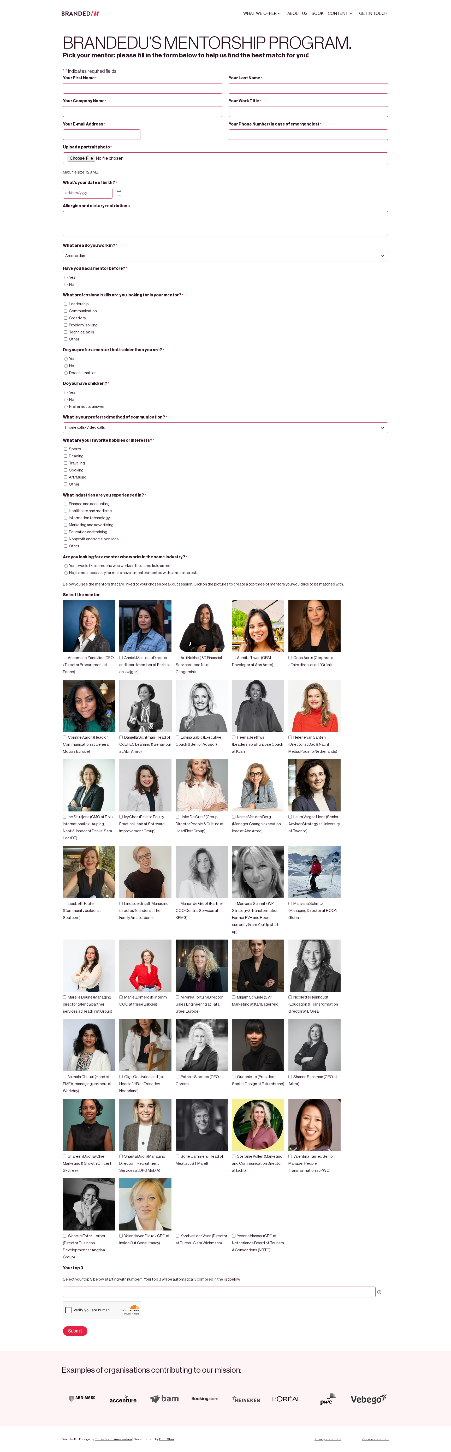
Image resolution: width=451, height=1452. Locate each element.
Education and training (88, 532)
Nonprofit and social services (94, 539)
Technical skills (81, 332)
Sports (75, 449)
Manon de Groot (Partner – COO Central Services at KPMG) (201, 911)
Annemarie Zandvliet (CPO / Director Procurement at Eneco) (88, 665)
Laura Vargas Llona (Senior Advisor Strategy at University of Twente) (314, 824)
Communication (83, 311)
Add (379, 1292)
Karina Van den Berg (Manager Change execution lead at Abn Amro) (256, 824)
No (71, 284)
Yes (72, 277)
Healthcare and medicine (90, 511)
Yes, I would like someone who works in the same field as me (119, 566)
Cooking (76, 470)
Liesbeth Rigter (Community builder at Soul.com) (82, 911)
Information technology (89, 518)
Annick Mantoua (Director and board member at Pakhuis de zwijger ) (144, 665)
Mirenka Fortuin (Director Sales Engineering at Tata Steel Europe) (199, 1004)
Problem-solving (83, 325)
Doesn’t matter (82, 373)
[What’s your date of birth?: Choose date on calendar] (119, 193)
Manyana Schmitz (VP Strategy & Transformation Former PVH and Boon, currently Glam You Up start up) (255, 918)
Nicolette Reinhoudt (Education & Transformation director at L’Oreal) (313, 1004)
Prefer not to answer (87, 407)
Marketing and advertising (91, 525)
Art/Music (77, 477)
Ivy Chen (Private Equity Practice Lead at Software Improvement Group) (142, 824)
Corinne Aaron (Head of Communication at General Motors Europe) (86, 745)
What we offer (260, 13)
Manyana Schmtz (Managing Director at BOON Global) (312, 911)
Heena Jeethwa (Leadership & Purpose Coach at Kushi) (257, 745)
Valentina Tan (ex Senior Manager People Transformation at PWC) (311, 1164)
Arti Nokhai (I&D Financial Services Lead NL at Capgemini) (199, 665)
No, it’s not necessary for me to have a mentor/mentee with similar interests (134, 573)
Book (318, 13)
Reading (76, 456)
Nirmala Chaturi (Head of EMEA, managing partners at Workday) (87, 1084)
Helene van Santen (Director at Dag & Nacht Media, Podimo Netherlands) (312, 745)
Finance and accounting (89, 504)
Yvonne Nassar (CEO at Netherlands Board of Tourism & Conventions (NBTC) (258, 1243)
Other (74, 339)
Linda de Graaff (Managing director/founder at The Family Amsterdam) (144, 911)
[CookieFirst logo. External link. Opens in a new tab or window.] (6, 1426)
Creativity (77, 318)
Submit (75, 1331)
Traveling (77, 463)
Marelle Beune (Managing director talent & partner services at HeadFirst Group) (87, 1004)
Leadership (79, 304)
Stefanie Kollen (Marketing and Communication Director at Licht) (257, 1164)
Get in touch (373, 13)
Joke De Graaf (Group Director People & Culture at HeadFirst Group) (200, 824)
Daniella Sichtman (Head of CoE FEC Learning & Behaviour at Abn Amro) (145, 745)
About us (297, 13)
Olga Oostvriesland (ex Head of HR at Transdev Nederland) (141, 1084)
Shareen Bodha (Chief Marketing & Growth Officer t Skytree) (87, 1164)
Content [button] (338, 13)
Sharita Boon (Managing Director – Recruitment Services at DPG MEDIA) (142, 1164)
